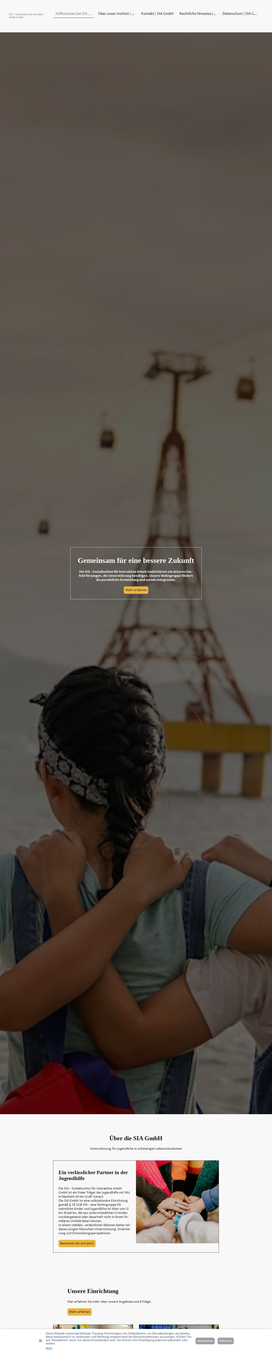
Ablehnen (225, 1340)
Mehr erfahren (136, 590)
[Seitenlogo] (27, 21)
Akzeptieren (205, 1340)
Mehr (49, 1348)
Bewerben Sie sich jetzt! (77, 1243)
